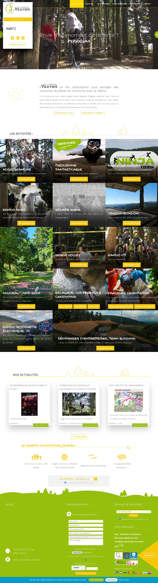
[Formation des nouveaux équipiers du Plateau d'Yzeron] (79, 415)
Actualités (13, 423)
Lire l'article (41, 425)
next (156, 34)
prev (2, 34)
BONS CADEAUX (18, 45)
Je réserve (135, 4)
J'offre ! (147, 4)
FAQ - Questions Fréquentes (127, 534)
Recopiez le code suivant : (85, 564)
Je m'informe (103, 4)
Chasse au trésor (144, 306)
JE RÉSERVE (149, 555)
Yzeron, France (18, 28)
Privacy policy (124, 580)
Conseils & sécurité (77, 423)
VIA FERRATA (65, 306)
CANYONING (80, 306)
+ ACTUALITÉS (79, 437)
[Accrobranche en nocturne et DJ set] (29, 415)
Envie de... (89, 4)
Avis (116, 546)
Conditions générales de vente (128, 542)
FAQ (120, 423)
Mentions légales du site (126, 538)
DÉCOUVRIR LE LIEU (64, 113)
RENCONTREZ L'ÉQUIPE (92, 113)
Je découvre (77, 4)
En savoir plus (26, 179)
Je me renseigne (119, 4)
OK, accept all (97, 580)
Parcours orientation (120, 306)
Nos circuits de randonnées (126, 385)
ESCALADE (94, 306)
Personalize (111, 580)
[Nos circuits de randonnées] (128, 411)
